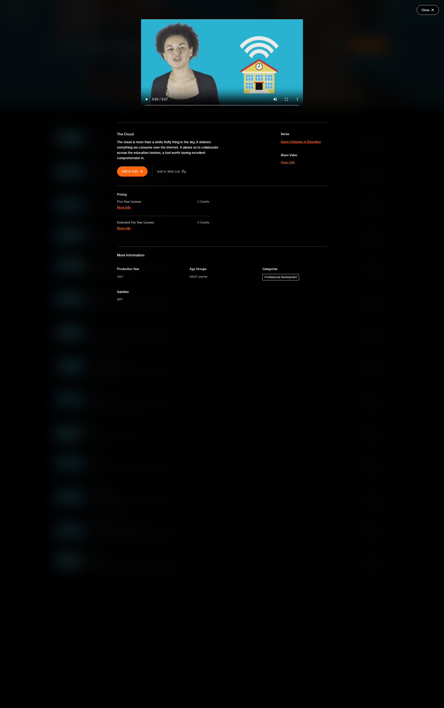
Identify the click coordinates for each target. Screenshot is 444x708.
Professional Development (281, 277)
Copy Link (288, 162)
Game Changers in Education (301, 141)
